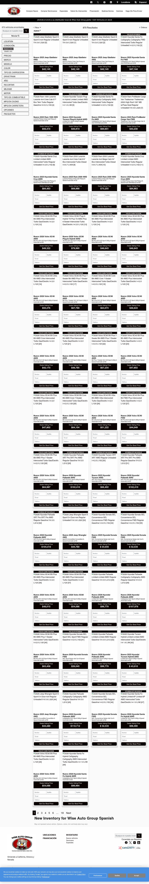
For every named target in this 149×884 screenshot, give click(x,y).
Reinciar (14, 36)
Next (68, 813)
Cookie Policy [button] (81, 874)
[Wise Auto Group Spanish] (14, 10)
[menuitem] (16, 49)
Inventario (72, 835)
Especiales (69, 842)
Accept (136, 875)
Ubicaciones (49, 835)
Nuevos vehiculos (72, 838)
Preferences (98, 875)
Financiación (49, 838)
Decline (117, 875)
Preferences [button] (45, 877)
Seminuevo (70, 840)
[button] (32, 11)
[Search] (26, 31)
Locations (125, 2)
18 (62, 813)
